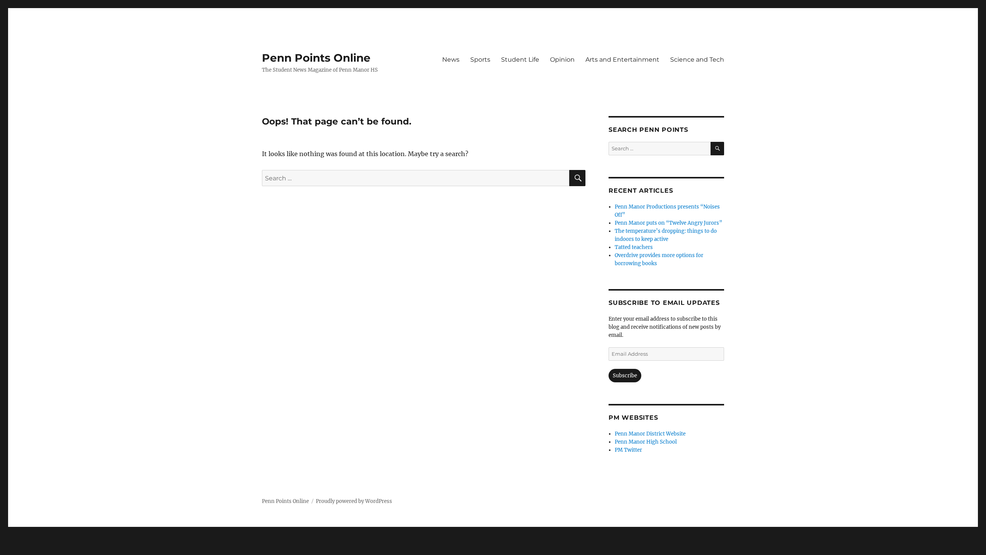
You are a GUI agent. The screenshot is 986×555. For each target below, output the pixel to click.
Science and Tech (697, 59)
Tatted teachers (634, 247)
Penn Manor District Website (650, 434)
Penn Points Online (316, 57)
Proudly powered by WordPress (354, 501)
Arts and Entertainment (622, 59)
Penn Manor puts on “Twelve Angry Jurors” (668, 223)
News (450, 59)
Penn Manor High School (646, 442)
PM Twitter (628, 450)
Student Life (520, 59)
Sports (480, 59)
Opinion (562, 59)
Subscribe (625, 375)
